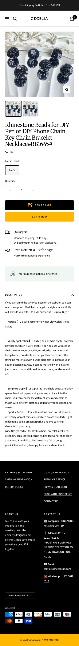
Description (13, 295)
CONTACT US (51, 501)
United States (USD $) (18, 595)
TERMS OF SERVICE (55, 479)
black (12, 170)
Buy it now (39, 216)
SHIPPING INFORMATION (18, 479)
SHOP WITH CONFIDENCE (58, 494)
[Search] (15, 19)
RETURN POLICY (14, 487)
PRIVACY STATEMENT (55, 487)
